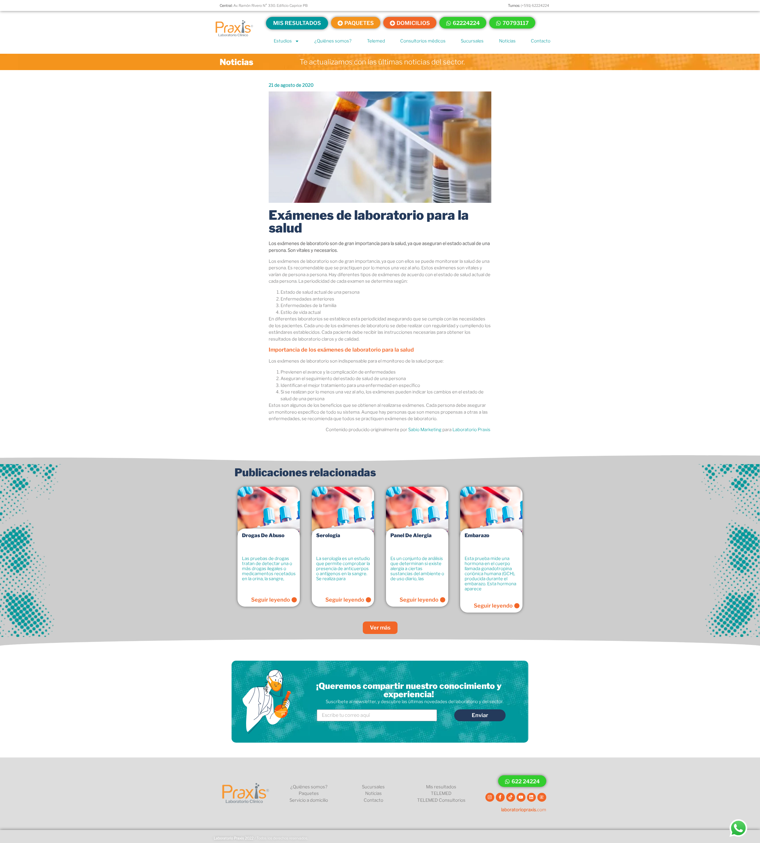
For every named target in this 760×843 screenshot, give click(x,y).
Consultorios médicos (423, 41)
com (523, 809)
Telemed (376, 41)
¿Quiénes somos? (333, 41)
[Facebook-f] (500, 797)
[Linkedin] (531, 797)
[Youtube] (521, 797)
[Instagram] (489, 797)
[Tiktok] (510, 797)
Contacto (540, 41)
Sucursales (472, 41)
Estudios (283, 41)
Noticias (507, 41)
